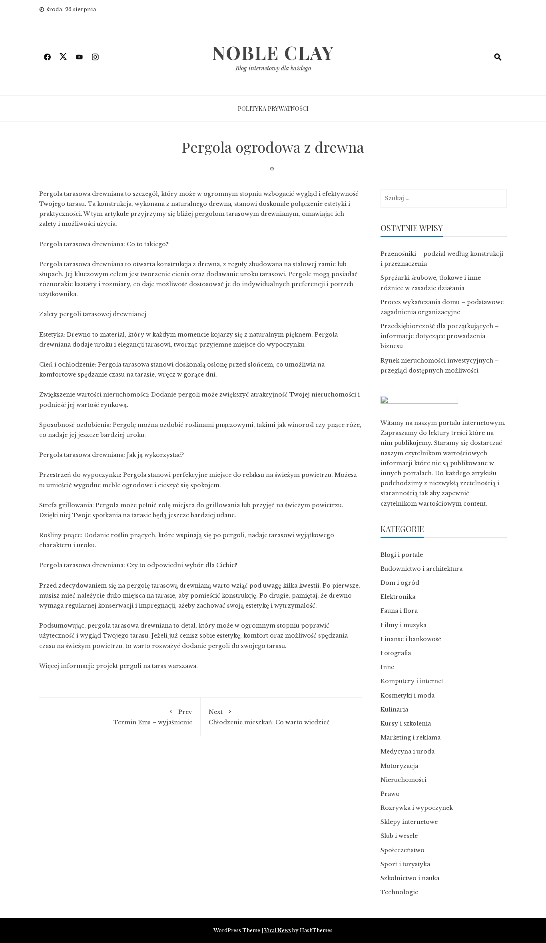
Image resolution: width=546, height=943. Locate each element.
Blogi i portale (402, 554)
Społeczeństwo (402, 850)
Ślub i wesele (399, 835)
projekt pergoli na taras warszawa (146, 666)
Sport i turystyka (405, 864)
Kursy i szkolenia (406, 723)
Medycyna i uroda (407, 751)
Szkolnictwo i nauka (410, 878)
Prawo (390, 793)
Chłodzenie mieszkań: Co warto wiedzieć (269, 717)
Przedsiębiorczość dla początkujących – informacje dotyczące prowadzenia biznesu (440, 336)
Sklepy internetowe (409, 821)
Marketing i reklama (410, 737)
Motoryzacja (399, 766)
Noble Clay (273, 52)
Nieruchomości (403, 780)
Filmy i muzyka (403, 625)
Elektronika (398, 596)
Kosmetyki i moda (407, 695)
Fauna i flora (399, 610)
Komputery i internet (412, 681)
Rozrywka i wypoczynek (417, 807)
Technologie (399, 892)
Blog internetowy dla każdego (273, 68)
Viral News (277, 930)
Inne (387, 667)
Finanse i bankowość (411, 639)
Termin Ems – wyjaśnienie (153, 717)
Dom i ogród (400, 582)
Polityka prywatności (273, 108)
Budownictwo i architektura (421, 568)
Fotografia (396, 653)
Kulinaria (394, 709)
